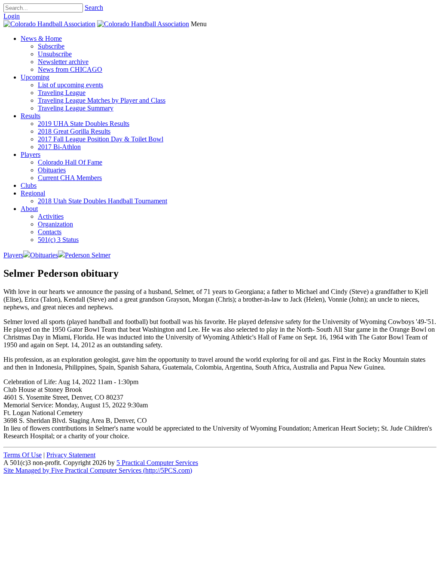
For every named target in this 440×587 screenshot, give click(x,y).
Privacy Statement (70, 455)
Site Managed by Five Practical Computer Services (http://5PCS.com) (97, 470)
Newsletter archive (63, 61)
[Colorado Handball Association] (49, 24)
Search (94, 7)
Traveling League (62, 92)
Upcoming (35, 77)
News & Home (41, 38)
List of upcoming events (70, 85)
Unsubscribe (55, 54)
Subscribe (51, 46)
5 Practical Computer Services (157, 462)
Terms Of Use (22, 455)
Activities (51, 216)
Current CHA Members (70, 177)
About (29, 208)
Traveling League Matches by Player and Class (101, 100)
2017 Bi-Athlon (59, 146)
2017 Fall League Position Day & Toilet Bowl (100, 139)
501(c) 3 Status (58, 239)
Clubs (29, 185)
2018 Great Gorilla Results (74, 131)
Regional (33, 193)
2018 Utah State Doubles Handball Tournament (102, 201)
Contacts (49, 231)
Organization (55, 224)
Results (30, 115)
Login (11, 16)
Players (30, 154)
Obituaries (52, 170)
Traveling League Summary (75, 108)
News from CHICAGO (70, 69)
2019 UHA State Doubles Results (83, 123)
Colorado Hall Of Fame (70, 162)
